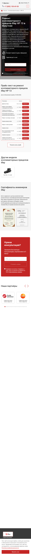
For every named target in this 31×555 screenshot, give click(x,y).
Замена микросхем (7, 121)
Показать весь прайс (15, 145)
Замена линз (5, 128)
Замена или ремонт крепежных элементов (8, 111)
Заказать (25, 103)
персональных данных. (17, 74)
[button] (25, 286)
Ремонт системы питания (8, 118)
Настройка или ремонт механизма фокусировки (8, 114)
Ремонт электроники (7, 124)
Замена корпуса (6, 134)
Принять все (15, 552)
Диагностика (5, 103)
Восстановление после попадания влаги (8, 131)
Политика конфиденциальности (10, 548)
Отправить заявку (16, 69)
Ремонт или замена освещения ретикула (7, 107)
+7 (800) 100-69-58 (11, 6)
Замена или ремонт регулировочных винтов (8, 138)
